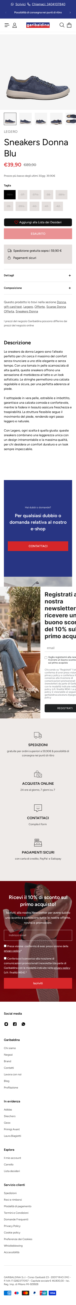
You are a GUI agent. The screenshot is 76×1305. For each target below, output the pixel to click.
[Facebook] (15, 1024)
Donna (61, 302)
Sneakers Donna (27, 311)
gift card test (13, 307)
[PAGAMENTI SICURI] (38, 850)
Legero (28, 307)
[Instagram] (6, 1024)
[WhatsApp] (23, 1024)
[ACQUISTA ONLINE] (38, 781)
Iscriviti (38, 983)
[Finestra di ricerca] (61, 25)
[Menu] (7, 25)
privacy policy (12, 951)
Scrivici (20, 4)
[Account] (14, 25)
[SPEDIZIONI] (38, 744)
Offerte (39, 307)
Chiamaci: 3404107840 (48, 4)
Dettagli (9, 275)
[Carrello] (69, 25)
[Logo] (38, 25)
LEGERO (11, 132)
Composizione (13, 288)
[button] (10, 194)
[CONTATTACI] (38, 815)
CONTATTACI (38, 546)
